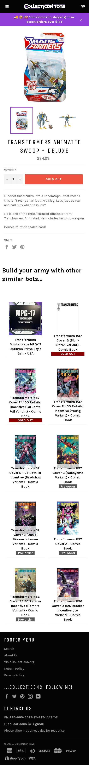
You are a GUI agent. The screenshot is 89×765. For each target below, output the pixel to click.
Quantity (10, 169)
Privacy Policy (14, 675)
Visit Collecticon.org (19, 662)
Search (9, 649)
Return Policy (14, 669)
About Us (11, 655)
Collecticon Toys (24, 743)
